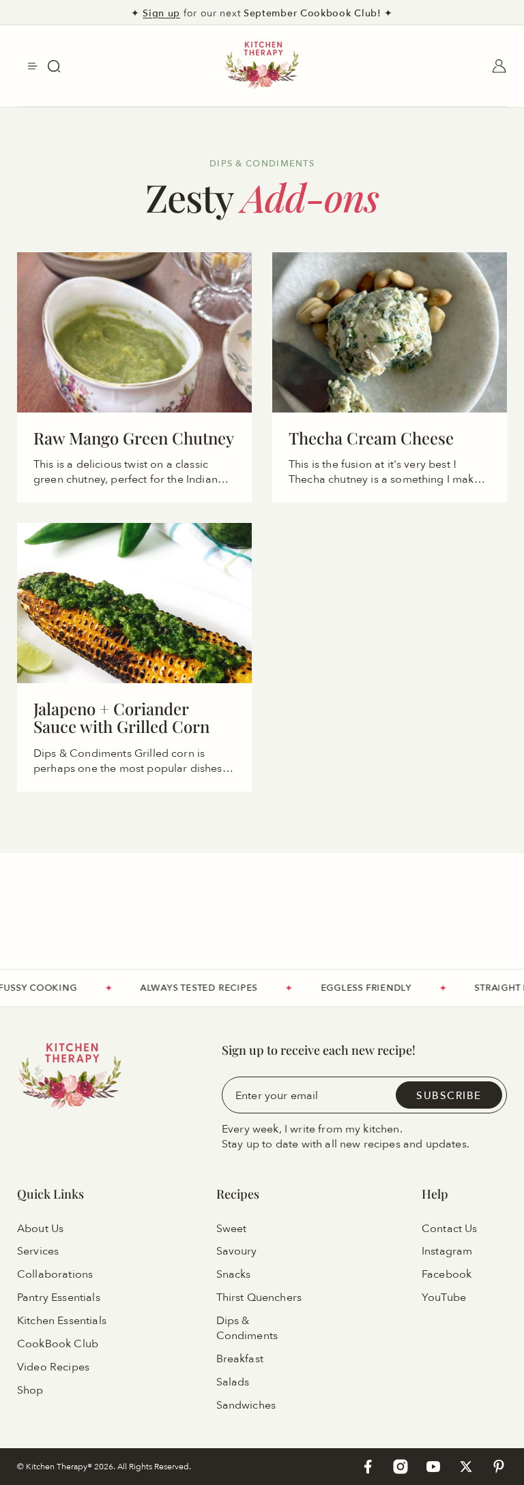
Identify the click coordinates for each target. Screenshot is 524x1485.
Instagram (447, 1251)
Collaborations (55, 1274)
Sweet (231, 1227)
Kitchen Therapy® (60, 1466)
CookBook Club (57, 1343)
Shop (30, 1390)
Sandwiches (246, 1405)
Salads (233, 1382)
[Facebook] (368, 1466)
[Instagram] (400, 1466)
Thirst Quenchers (259, 1297)
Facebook (446, 1274)
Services (38, 1251)
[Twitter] (466, 1466)
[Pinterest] (499, 1466)
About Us (40, 1227)
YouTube (444, 1297)
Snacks (233, 1274)
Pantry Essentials (58, 1297)
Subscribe (449, 1094)
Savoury (236, 1251)
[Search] (54, 66)
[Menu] (32, 66)
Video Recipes (53, 1367)
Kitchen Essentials (61, 1320)
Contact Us (450, 1227)
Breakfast (239, 1358)
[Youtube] (433, 1466)
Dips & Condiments (247, 1328)
